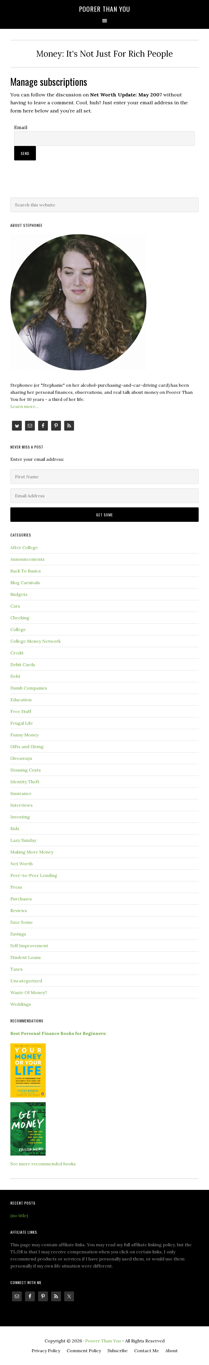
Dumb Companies (28, 688)
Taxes (16, 969)
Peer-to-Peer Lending (33, 875)
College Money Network (35, 641)
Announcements (27, 559)
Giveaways (21, 758)
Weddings (20, 1004)
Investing (20, 816)
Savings (18, 934)
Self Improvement (29, 945)
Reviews (18, 910)
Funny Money (24, 735)
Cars (15, 606)
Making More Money (31, 852)
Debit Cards (22, 664)
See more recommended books (43, 1163)
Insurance (21, 793)
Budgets (18, 594)
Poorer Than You (104, 9)
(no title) (19, 1215)
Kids (14, 828)
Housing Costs (25, 770)
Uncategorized (26, 980)
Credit (17, 653)
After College (24, 547)
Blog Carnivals (25, 582)
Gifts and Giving (27, 746)
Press (16, 887)
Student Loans (25, 957)
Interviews (21, 805)
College (18, 629)
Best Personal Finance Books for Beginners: (58, 1033)
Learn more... (24, 406)
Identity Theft (24, 781)
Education (21, 699)
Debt (15, 676)
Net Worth (21, 863)
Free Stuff (20, 711)
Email (20, 127)
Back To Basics (25, 571)
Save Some (21, 922)
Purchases (21, 898)
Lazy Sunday (23, 840)
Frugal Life (21, 723)
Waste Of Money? (28, 992)
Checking (19, 617)
